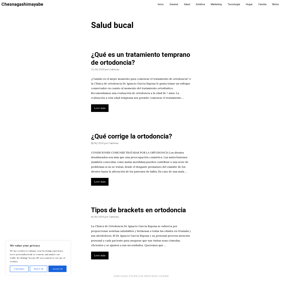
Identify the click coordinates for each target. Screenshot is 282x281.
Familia (262, 4)
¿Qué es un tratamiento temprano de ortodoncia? (140, 59)
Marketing (216, 4)
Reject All (38, 268)
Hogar (249, 4)
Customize (19, 268)
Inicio (161, 4)
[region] (38, 258)
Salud (187, 4)
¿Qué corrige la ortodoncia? (131, 136)
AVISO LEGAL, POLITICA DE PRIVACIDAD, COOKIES (141, 276)
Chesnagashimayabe (22, 4)
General (173, 4)
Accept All (57, 268)
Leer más (100, 108)
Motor (275, 4)
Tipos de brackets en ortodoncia (138, 210)
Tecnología (234, 4)
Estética (200, 4)
